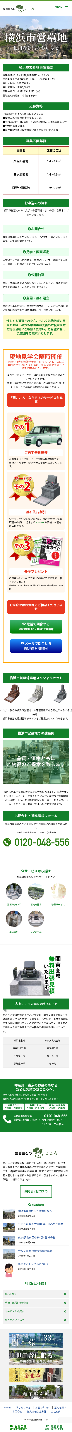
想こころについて (14, 1320)
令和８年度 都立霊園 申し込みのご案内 (40, 1224)
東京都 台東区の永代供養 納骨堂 (36, 1237)
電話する (56, 1426)
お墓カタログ (42, 1407)
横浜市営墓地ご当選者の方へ (35, 1211)
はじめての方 (23, 1407)
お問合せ (20, 1426)
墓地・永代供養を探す (17, 1302)
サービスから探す (14, 1311)
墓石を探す (11, 1294)
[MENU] (66, 6)
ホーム (7, 1407)
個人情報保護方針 (36, 1411)
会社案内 (56, 1411)
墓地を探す (60, 1407)
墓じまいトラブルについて (33, 1264)
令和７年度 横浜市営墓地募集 (35, 1250)
